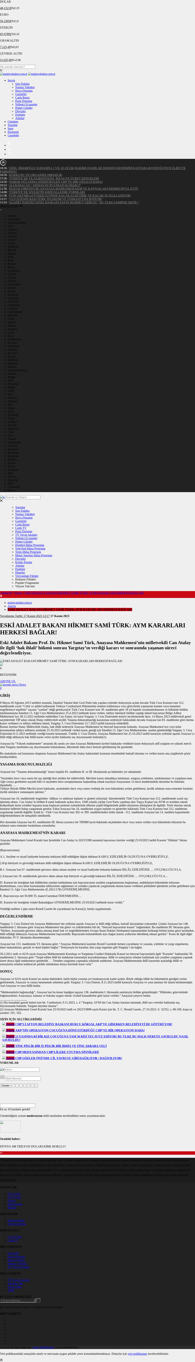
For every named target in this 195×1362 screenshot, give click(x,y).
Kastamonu (14, 339)
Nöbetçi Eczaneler (26, 104)
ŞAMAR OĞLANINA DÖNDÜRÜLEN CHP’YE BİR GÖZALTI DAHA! (56, 181)
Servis (11, 80)
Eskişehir (13, 301)
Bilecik (12, 250)
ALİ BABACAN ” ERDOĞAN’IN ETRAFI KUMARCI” (45, 185)
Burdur (12, 263)
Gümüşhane (15, 311)
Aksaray (13, 445)
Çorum (12, 277)
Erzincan (13, 294)
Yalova (12, 476)
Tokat (11, 418)
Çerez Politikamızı (43, 1347)
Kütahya (13, 360)
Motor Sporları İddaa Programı (33, 555)
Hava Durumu (24, 90)
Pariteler (20, 114)
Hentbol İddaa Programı (29, 545)
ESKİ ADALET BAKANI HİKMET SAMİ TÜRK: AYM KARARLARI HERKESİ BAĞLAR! (84, 592)
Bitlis (11, 257)
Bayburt (12, 449)
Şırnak (11, 462)
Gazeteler (21, 94)
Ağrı (10, 226)
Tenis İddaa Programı (28, 552)
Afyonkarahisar (17, 222)
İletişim (12, 1207)
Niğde (11, 387)
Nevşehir (13, 384)
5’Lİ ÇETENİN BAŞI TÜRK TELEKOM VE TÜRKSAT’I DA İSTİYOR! (55, 199)
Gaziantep (14, 305)
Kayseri (12, 342)
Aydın (11, 243)
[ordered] (24, 1086)
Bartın (11, 466)
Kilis (10, 483)
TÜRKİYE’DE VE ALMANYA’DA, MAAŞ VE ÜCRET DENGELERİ (54, 178)
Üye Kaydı (14, 1197)
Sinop (11, 408)
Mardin (12, 373)
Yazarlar (13, 125)
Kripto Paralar (23, 562)
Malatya (12, 363)
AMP (11, 1290)
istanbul (12, 329)
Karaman (13, 452)
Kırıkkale (13, 456)
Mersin (12, 325)
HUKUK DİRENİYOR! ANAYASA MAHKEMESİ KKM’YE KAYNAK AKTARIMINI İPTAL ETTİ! (73, 188)
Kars (10, 335)
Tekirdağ (13, 414)
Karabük (13, 480)
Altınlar (19, 118)
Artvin (11, 239)
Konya (12, 356)
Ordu (11, 390)
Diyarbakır (14, 284)
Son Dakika (22, 83)
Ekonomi (13, 131)
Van (10, 435)
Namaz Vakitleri (25, 87)
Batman (12, 459)
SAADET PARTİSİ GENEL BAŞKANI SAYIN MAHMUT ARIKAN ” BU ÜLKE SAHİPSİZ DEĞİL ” (74, 202)
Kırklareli (13, 346)
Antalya (12, 236)
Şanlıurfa (13, 428)
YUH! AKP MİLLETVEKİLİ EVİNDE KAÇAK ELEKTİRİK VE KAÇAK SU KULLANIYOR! (70, 195)
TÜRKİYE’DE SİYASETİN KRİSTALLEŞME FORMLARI (47, 192)
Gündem (13, 121)
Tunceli (12, 425)
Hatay (11, 318)
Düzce (11, 490)
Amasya (13, 229)
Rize (10, 394)
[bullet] (28, 1086)
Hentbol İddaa (16, 1220)
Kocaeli (12, 353)
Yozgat (12, 438)
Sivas (11, 411)
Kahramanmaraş (17, 370)
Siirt (10, 404)
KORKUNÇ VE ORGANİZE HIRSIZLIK (35, 175)
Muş (10, 380)
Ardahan (13, 469)
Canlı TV (21, 528)
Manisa (12, 366)
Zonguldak (14, 442)
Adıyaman (14, 219)
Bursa (11, 267)
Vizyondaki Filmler (26, 576)
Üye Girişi (14, 1193)
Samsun (12, 401)
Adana (12, 215)
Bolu (11, 260)
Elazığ (11, 291)
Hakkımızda (15, 1204)
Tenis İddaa (15, 1286)
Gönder (6, 1085)
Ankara (12, 233)
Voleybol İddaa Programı (30, 548)
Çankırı (12, 274)
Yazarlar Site (15, 1283)
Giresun (12, 308)
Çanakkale (14, 270)
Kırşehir (12, 349)
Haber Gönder (24, 107)
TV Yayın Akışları (26, 534)
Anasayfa (6, 592)
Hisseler (20, 572)
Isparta (12, 322)
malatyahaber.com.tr (20, 602)
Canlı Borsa (22, 97)
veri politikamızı (137, 1353)
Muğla (11, 377)
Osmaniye (14, 487)
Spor (10, 128)
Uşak (11, 432)
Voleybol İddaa (17, 1223)
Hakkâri (12, 315)
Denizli (12, 281)
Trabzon (13, 421)
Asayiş (18, 592)
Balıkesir (13, 246)
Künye (12, 1200)
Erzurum (13, 298)
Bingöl (12, 253)
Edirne (12, 287)
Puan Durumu (23, 101)
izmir (11, 332)
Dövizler (20, 111)
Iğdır (10, 473)
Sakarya (12, 397)
